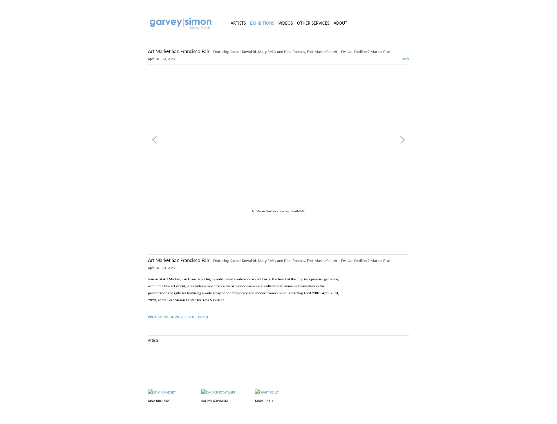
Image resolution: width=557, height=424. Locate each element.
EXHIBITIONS (262, 23)
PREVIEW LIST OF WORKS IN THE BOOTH (178, 317)
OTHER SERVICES (313, 23)
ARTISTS (238, 23)
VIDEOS (285, 23)
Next (401, 140)
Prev (155, 140)
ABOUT (340, 23)
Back (402, 59)
